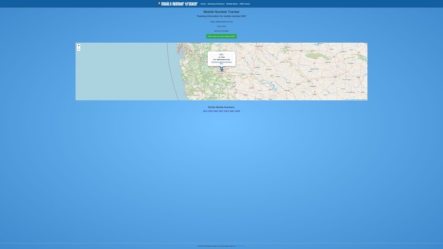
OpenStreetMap (355, 99)
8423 (226, 111)
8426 (237, 111)
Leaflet (347, 99)
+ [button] (78, 45)
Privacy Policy (240, 246)
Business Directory (216, 4)
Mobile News (232, 4)
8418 (210, 111)
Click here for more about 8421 (221, 36)
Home (203, 4)
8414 (205, 111)
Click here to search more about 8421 (222, 62)
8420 (216, 111)
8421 (221, 54)
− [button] (78, 49)
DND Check (245, 4)
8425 (232, 111)
